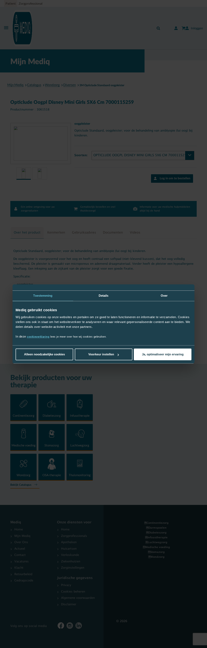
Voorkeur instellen (101, 354)
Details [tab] (104, 295)
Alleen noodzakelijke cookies (44, 354)
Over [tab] (164, 295)
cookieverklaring (38, 336)
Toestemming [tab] (42, 295)
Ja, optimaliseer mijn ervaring (163, 354)
